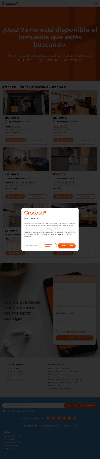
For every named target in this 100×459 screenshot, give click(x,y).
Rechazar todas (48, 246)
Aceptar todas (66, 246)
